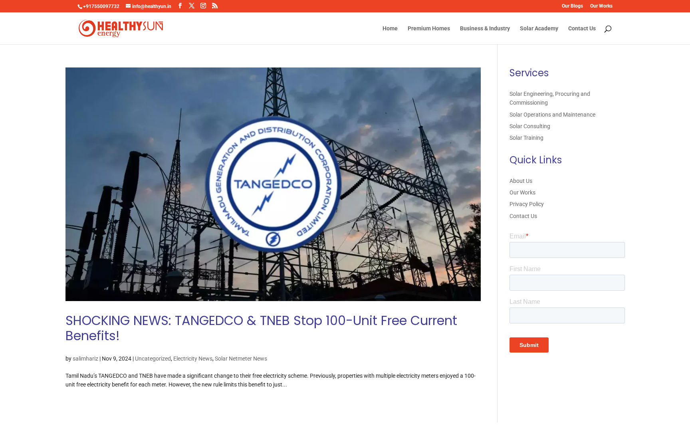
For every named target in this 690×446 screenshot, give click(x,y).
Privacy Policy (527, 204)
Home (390, 29)
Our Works (601, 6)
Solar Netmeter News (241, 358)
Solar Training (526, 138)
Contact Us (582, 29)
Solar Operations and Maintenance (552, 114)
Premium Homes (429, 29)
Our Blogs (572, 6)
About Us (521, 181)
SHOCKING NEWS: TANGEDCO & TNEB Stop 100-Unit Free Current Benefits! (261, 328)
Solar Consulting (530, 126)
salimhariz (85, 358)
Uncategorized (153, 358)
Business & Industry (485, 29)
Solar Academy (539, 29)
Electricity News (192, 358)
